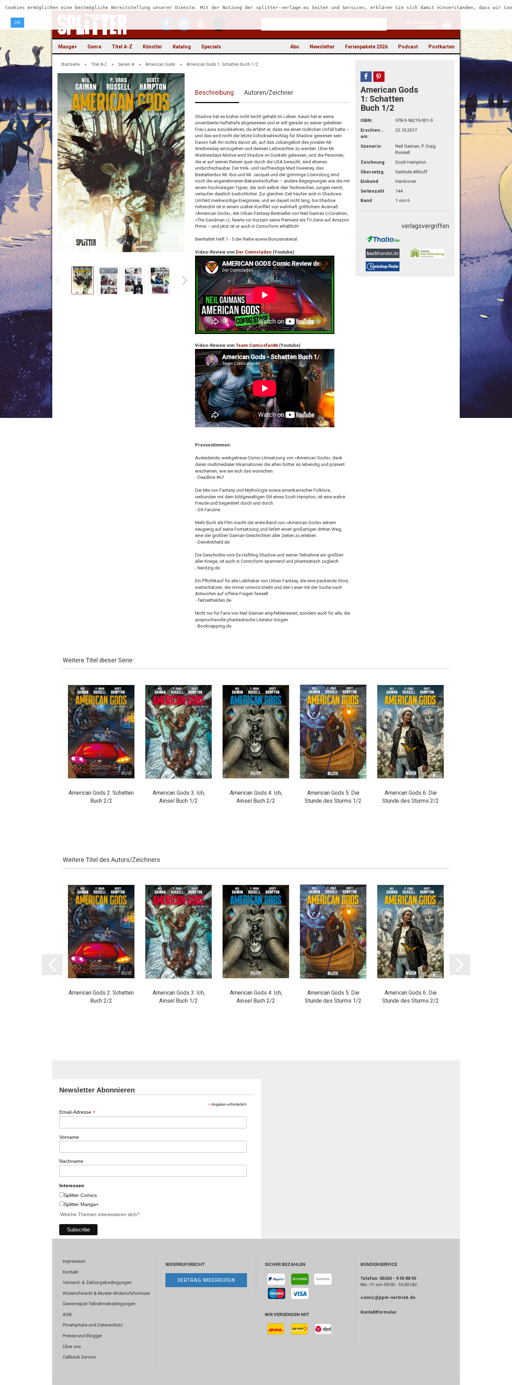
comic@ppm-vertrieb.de (388, 1297)
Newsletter (322, 46)
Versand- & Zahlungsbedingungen (97, 1282)
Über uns (72, 1346)
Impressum (74, 1261)
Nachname (71, 1161)
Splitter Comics (80, 1195)
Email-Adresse (77, 1112)
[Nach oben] (492, 1374)
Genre (94, 46)
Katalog (182, 46)
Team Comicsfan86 (257, 345)
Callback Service (79, 1357)
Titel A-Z (122, 46)
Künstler (152, 46)
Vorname (69, 1137)
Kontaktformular (378, 1312)
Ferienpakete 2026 (366, 46)
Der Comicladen (254, 252)
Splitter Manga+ (81, 1204)
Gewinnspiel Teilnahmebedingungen (99, 1303)
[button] (366, 76)
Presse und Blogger (82, 1335)
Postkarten (441, 46)
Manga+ (67, 46)
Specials (211, 46)
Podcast (408, 46)
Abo (294, 46)
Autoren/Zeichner (268, 92)
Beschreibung (214, 92)
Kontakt (70, 1272)
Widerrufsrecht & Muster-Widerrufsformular (106, 1293)
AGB (67, 1314)
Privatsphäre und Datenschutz (93, 1325)
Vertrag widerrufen (206, 1280)
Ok (17, 22)
